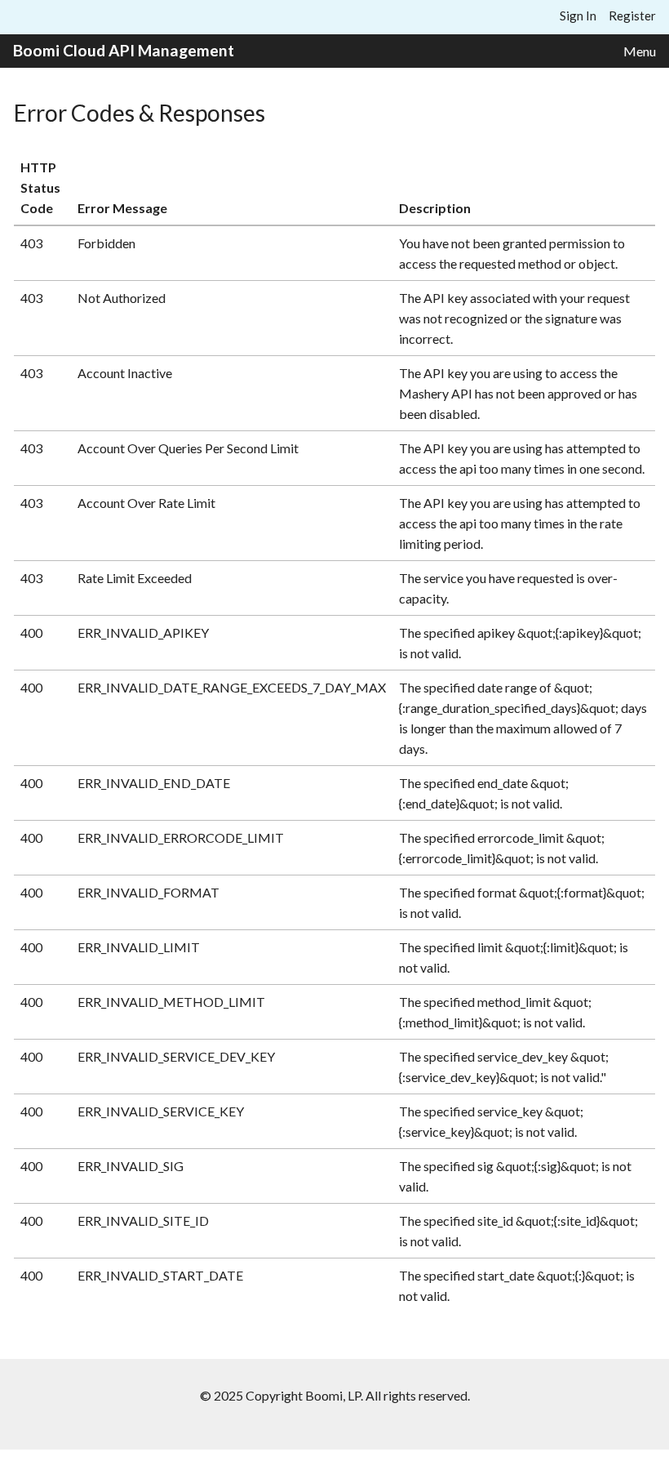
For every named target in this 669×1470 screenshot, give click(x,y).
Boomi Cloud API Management (123, 50)
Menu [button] (639, 51)
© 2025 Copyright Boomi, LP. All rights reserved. (335, 1395)
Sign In (578, 15)
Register (632, 15)
